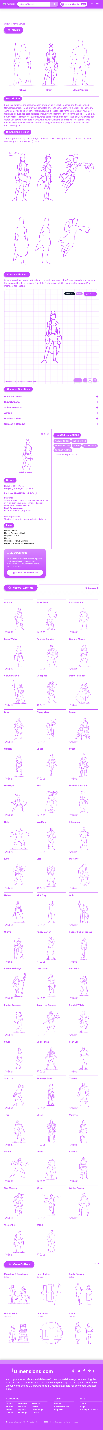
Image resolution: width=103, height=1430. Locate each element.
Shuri (7, 1041)
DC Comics (42, 1313)
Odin (71, 895)
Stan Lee (73, 1041)
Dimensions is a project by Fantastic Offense (23, 1422)
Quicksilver (42, 968)
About (83, 1404)
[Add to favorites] (42, 434)
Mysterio (74, 858)
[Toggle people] (90, 380)
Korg (6, 858)
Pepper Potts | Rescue (80, 932)
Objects (9, 1412)
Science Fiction (62, 446)
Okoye (7, 932)
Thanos (73, 1078)
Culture (7, 24)
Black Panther (76, 602)
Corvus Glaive (11, 675)
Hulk (6, 822)
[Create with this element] (47, 434)
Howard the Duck (78, 785)
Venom (7, 1151)
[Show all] (85, 380)
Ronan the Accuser (47, 1005)
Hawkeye (9, 785)
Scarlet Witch (76, 1005)
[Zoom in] (80, 380)
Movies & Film (90, 446)
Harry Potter (43, 1274)
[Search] (54, 4)
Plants (9, 1409)
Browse (57, 1404)
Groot (72, 748)
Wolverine (9, 1224)
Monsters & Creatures (16, 1274)
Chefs (72, 1313)
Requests (58, 1409)
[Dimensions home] (9, 4)
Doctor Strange (77, 675)
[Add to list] (44, 434)
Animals (9, 1406)
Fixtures (22, 1406)
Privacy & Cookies (89, 1409)
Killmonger (74, 822)
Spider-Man (43, 1041)
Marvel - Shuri (10, 530)
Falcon (72, 712)
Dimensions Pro (61, 1406)
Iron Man (41, 822)
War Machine (11, 1188)
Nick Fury (41, 895)
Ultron (40, 1115)
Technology (37, 1409)
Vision (40, 1151)
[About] (91, 4)
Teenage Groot (45, 1078)
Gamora (8, 748)
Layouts (22, 1409)
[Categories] (97, 4)
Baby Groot (43, 602)
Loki (39, 858)
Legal (83, 1406)
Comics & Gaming (63, 450)
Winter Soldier (76, 1188)
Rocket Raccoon (12, 1005)
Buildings (22, 1412)
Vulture (73, 1151)
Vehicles (36, 1404)
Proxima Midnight (13, 968)
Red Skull (74, 968)
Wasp (40, 1188)
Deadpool (42, 675)
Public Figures (76, 1274)
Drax (6, 712)
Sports (35, 1406)
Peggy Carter (44, 932)
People (9, 1404)
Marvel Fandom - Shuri (14, 533)
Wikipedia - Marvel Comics (16, 541)
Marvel (7, 538)
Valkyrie (73, 1115)
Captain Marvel (77, 639)
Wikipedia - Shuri (11, 536)
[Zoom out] (75, 380)
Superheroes (79, 441)
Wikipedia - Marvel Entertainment (19, 543)
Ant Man (8, 602)
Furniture (22, 1404)
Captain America (45, 639)
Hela (39, 785)
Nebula (8, 895)
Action (76, 446)
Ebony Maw (43, 712)
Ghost (40, 748)
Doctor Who (10, 1313)
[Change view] (95, 380)
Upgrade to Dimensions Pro (25, 572)
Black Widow (11, 639)
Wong (40, 1224)
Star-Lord (9, 1078)
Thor (6, 1115)
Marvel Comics (19, 24)
